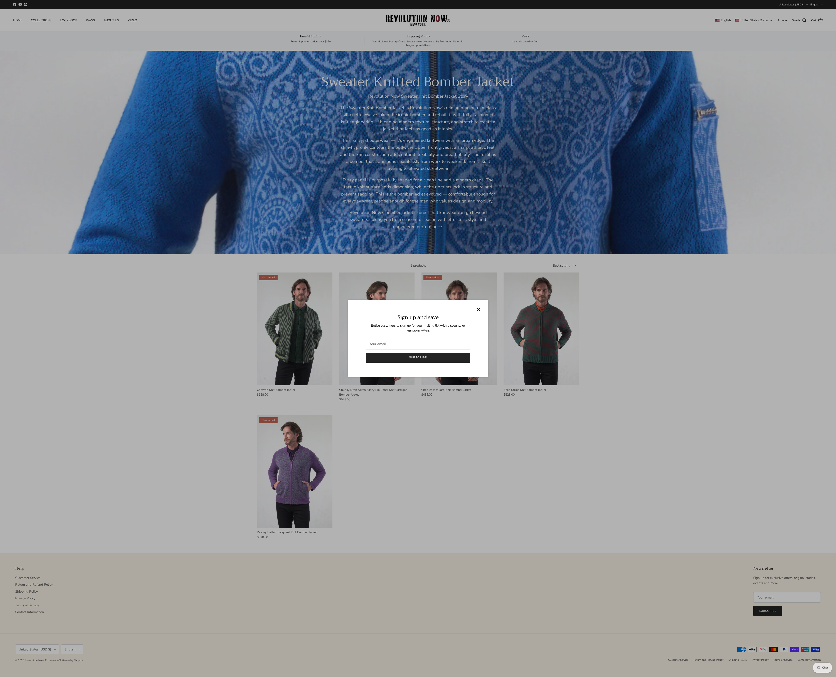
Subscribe (418, 357)
